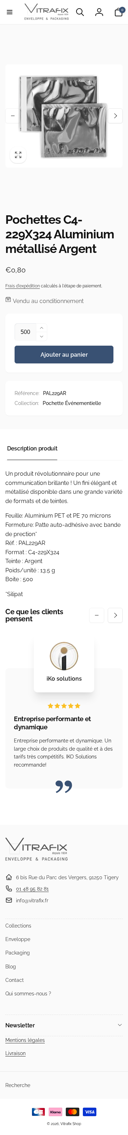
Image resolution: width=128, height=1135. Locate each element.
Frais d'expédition (22, 285)
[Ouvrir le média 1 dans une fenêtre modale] (64, 116)
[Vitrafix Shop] (36, 859)
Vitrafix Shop (70, 1124)
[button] (9, 12)
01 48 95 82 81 (32, 889)
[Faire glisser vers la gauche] (12, 115)
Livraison (15, 1053)
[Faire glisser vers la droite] (115, 115)
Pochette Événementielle (72, 403)
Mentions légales (25, 1040)
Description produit (32, 448)
